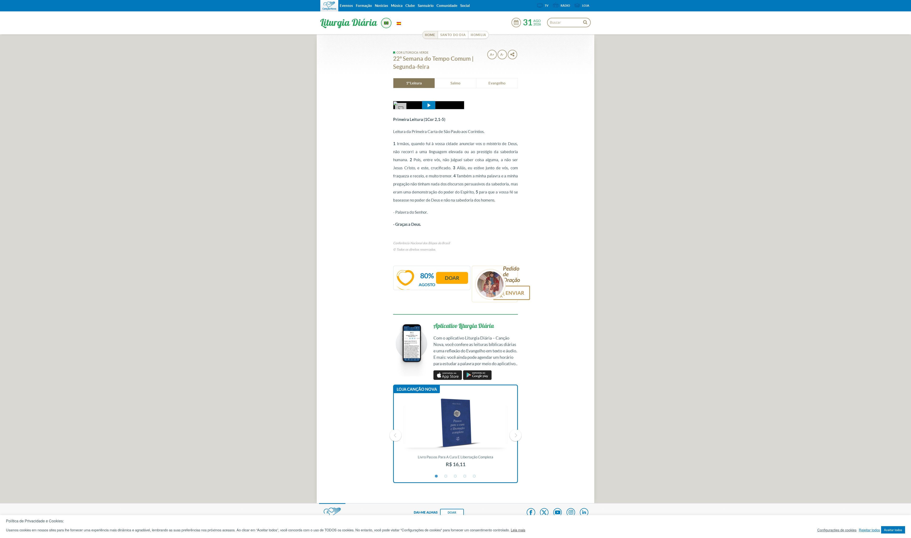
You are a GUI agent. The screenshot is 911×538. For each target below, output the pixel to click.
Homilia (478, 35)
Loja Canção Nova (417, 389)
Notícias (381, 6)
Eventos (346, 6)
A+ (492, 54)
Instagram (571, 513)
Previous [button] (395, 435)
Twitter (544, 513)
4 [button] (465, 476)
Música (397, 6)
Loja (585, 5)
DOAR (452, 512)
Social (465, 6)
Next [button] (515, 435)
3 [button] (455, 476)
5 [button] (474, 476)
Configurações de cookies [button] (836, 530)
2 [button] (446, 476)
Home (430, 35)
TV (546, 5)
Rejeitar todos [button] (869, 530)
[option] (455, 435)
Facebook (531, 513)
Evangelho (497, 83)
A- (502, 54)
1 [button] (436, 476)
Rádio (565, 5)
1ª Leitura (414, 83)
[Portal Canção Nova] (329, 5)
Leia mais (518, 530)
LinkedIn (584, 513)
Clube (410, 6)
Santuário (426, 6)
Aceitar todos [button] (893, 530)
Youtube (557, 513)
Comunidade (447, 6)
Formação (364, 6)
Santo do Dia (453, 35)
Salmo (455, 83)
